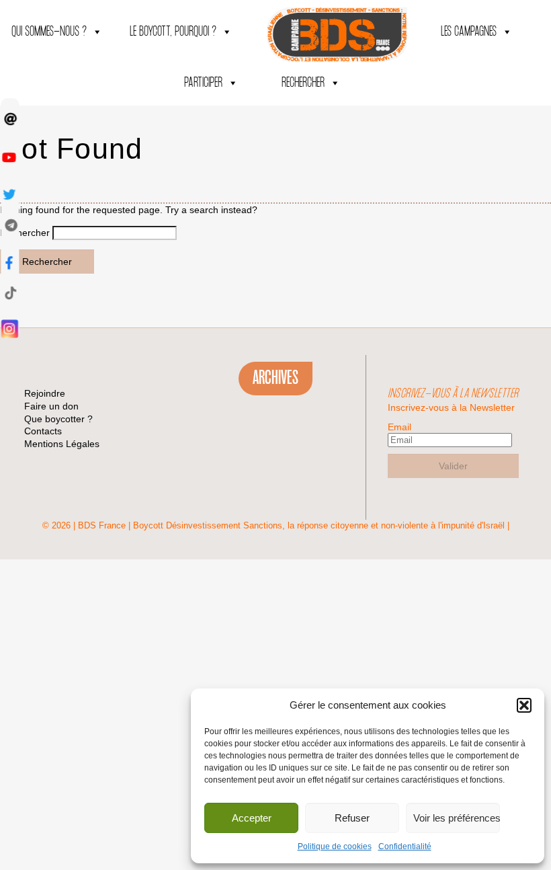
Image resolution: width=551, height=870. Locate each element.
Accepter (251, 818)
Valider (453, 466)
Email (399, 427)
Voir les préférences (456, 818)
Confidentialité (404, 846)
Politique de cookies (335, 846)
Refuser (352, 818)
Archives (275, 378)
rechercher (303, 83)
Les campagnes (469, 32)
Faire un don (51, 406)
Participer (203, 83)
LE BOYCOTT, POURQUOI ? (173, 32)
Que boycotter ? (58, 418)
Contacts (43, 431)
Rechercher (47, 261)
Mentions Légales (61, 443)
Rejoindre (44, 393)
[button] (524, 705)
